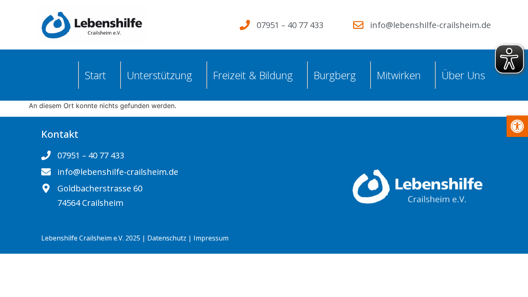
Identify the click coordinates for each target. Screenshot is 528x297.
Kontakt (59, 134)
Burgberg (335, 75)
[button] (517, 126)
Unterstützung (159, 75)
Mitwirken (399, 75)
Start (95, 75)
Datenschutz (166, 238)
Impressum (211, 238)
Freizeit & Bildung (253, 75)
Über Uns (463, 75)
